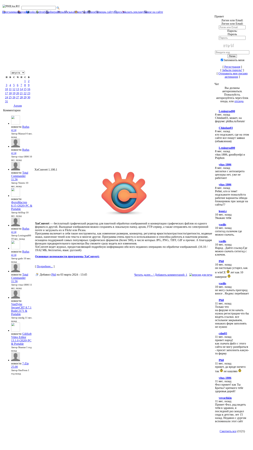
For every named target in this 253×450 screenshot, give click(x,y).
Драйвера (51, 12)
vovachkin (225, 397)
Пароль (232, 34)
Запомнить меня (234, 60)
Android (40, 12)
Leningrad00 (227, 111)
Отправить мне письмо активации (233, 75)
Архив (18, 105)
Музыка (69, 12)
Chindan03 (226, 127)
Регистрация (232, 66)
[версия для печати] (200, 274)
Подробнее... (45, 266)
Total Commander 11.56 (19, 176)
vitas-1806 (225, 164)
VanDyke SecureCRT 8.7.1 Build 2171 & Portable (21, 309)
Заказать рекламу (133, 12)
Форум (21, 12)
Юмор (78, 12)
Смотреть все (228, 431)
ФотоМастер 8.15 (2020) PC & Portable (21, 206)
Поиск (118, 12)
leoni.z (223, 211)
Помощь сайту (105, 12)
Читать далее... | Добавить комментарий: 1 (160, 274)
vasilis (222, 224)
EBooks (30, 12)
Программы (9, 12)
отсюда (238, 101)
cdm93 (223, 333)
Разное (91, 12)
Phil (53, 274)
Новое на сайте (153, 12)
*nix (84, 12)
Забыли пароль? (232, 70)
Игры (60, 12)
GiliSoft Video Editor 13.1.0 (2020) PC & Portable (21, 338)
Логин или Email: (232, 23)
